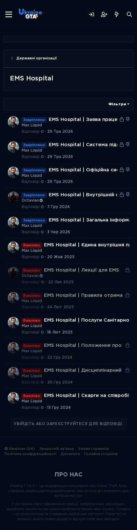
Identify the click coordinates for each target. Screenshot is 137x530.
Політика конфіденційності (30, 454)
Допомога (70, 454)
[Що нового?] (116, 14)
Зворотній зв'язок (57, 449)
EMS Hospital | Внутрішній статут (91, 195)
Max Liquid (32, 125)
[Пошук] (129, 14)
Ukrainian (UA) (21, 449)
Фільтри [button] (117, 104)
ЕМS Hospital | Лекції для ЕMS (81, 270)
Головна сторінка (101, 454)
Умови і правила (93, 449)
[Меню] (8, 14)
